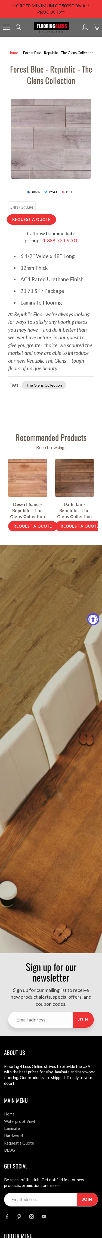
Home (13, 53)
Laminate (12, 1128)
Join (83, 1019)
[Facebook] (7, 1216)
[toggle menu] (6, 27)
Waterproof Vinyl (19, 1121)
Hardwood (13, 1135)
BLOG (9, 1150)
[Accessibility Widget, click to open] (93, 619)
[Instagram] (31, 1216)
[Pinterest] (19, 1216)
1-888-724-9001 (60, 240)
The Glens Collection (44, 385)
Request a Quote (19, 1143)
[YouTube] (43, 1216)
